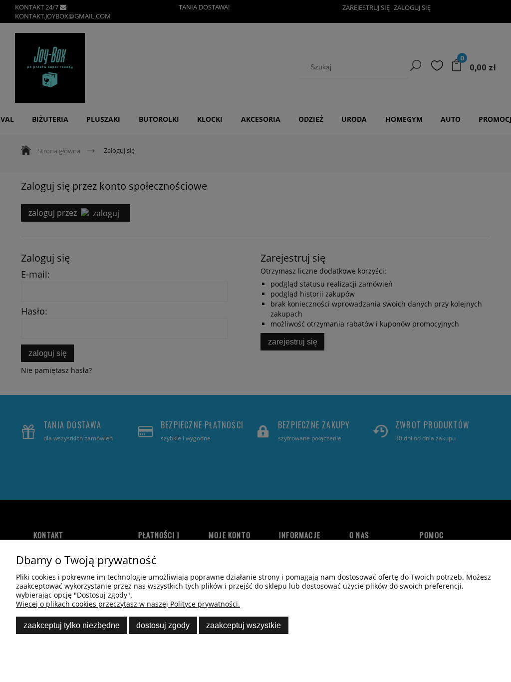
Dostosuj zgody (163, 625)
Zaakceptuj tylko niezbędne (71, 625)
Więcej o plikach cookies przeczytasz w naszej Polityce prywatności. (128, 604)
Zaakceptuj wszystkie (243, 625)
